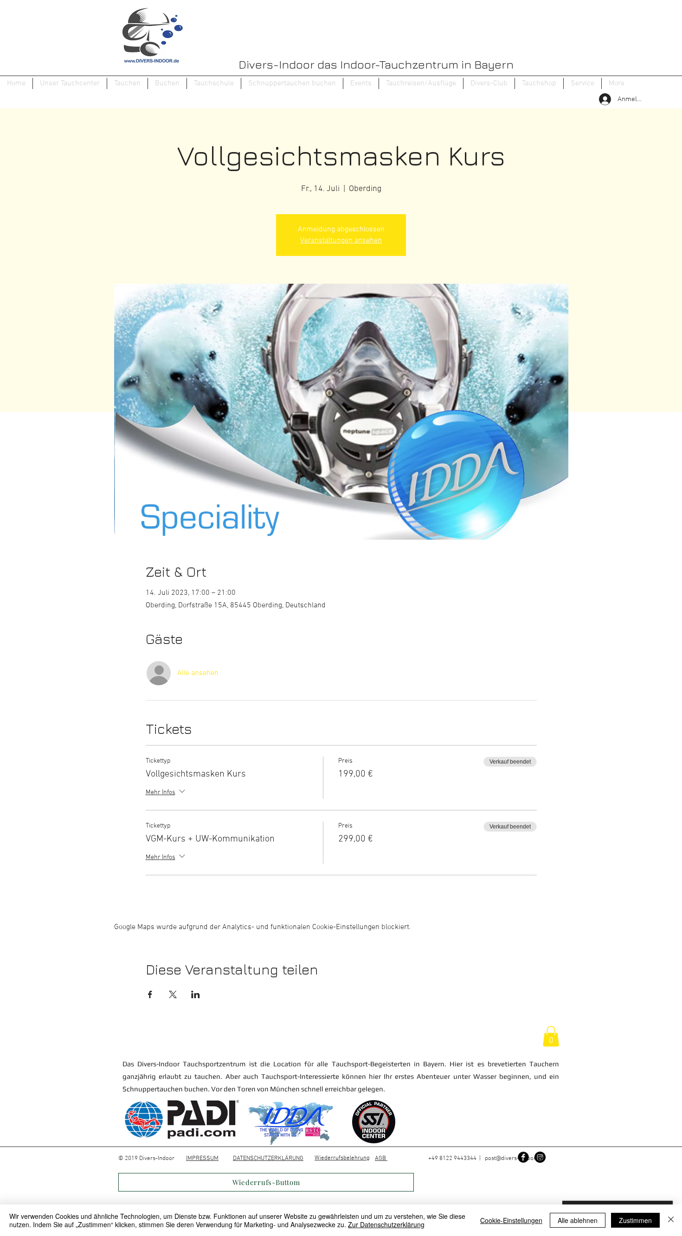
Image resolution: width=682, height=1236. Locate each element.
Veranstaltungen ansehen (341, 240)
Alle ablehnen (578, 1220)
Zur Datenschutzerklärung (386, 1224)
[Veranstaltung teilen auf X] (172, 994)
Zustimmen (635, 1220)
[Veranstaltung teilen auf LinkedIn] (195, 994)
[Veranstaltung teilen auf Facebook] (150, 994)
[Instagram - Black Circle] (540, 1157)
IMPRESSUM (202, 1158)
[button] (127, 83)
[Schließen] (670, 1220)
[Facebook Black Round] (523, 1157)
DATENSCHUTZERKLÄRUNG (268, 1158)
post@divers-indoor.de (514, 1158)
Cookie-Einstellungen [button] (511, 1220)
